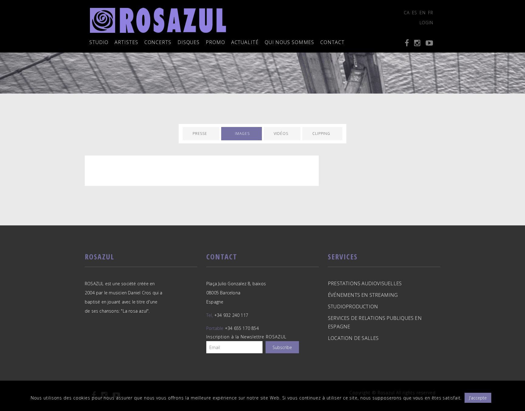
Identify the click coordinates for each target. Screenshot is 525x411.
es (414, 12)
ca (407, 12)
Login (427, 23)
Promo (215, 42)
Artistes (126, 42)
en (423, 12)
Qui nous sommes (289, 42)
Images (242, 133)
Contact (332, 42)
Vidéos (281, 133)
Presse (200, 133)
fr (430, 12)
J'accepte (478, 398)
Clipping (321, 133)
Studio (98, 42)
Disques (188, 42)
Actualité (245, 42)
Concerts (157, 42)
